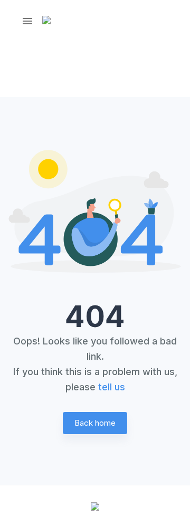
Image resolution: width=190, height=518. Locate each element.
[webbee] (54, 21)
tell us (111, 386)
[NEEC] (95, 507)
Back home (95, 423)
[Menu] (27, 21)
